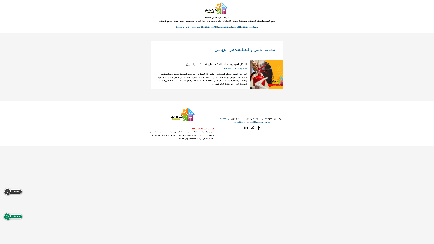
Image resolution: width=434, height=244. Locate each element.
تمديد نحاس (196, 27)
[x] (252, 127)
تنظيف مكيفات (210, 27)
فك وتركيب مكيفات (249, 27)
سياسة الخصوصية (263, 122)
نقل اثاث (236, 27)
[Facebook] (258, 127)
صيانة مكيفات (224, 27)
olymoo (223, 119)
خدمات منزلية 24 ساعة (203, 129)
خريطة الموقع (239, 122)
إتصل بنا (250, 122)
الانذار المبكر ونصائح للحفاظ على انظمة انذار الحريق (216, 64)
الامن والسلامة (182, 27)
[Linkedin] (246, 127)
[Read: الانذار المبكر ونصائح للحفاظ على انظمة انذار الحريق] (266, 75)
